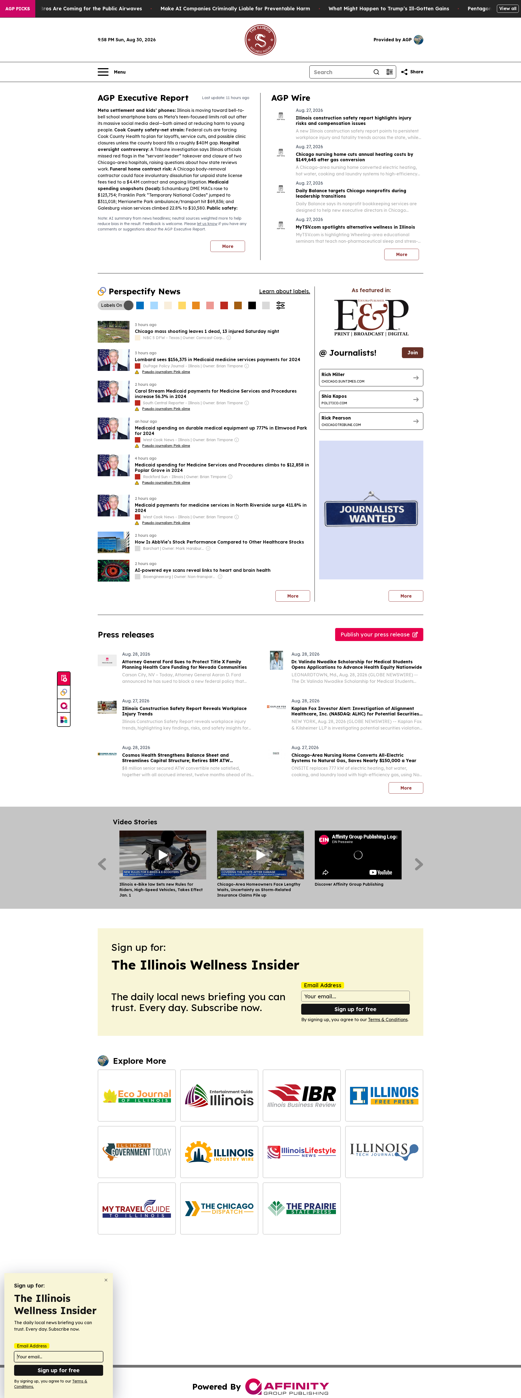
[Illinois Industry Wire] (219, 1152)
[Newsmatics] (64, 719)
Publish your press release (375, 634)
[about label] (137, 337)
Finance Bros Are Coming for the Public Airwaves (80, 8)
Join (412, 352)
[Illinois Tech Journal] (384, 1152)
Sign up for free (355, 1009)
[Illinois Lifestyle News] (302, 1152)
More (227, 246)
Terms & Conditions (388, 1019)
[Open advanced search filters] (389, 72)
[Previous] (102, 864)
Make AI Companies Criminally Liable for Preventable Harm (235, 8)
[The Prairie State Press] (302, 1208)
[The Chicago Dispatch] (219, 1208)
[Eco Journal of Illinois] (137, 1095)
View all (507, 8)
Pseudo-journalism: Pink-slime (166, 372)
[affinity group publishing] (64, 706)
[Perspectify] (64, 692)
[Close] (106, 1280)
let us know (207, 223)
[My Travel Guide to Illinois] (137, 1208)
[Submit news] (64, 679)
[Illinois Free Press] (384, 1095)
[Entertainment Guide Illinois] (219, 1095)
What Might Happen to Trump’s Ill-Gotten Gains (389, 8)
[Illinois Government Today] (137, 1152)
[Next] (419, 864)
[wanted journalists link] (371, 317)
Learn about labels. (284, 291)
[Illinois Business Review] (302, 1095)
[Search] (376, 72)
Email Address (322, 985)
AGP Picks (17, 8)
